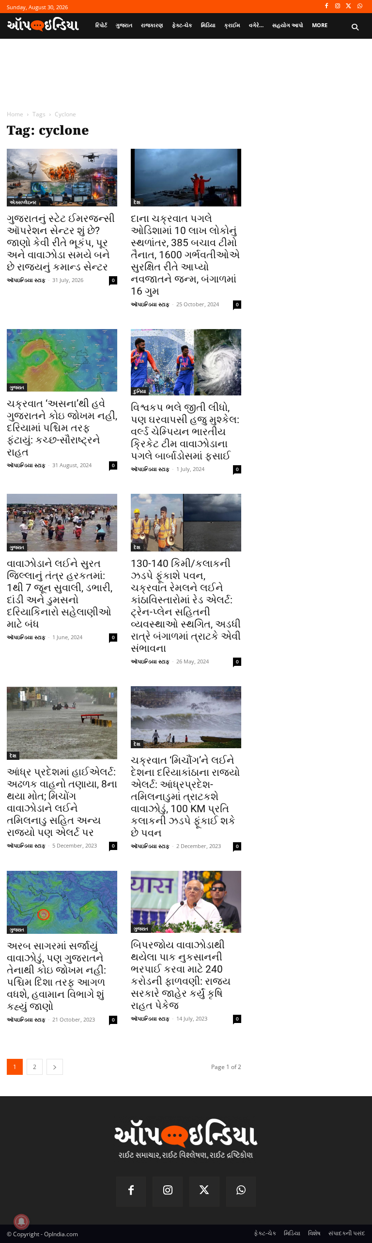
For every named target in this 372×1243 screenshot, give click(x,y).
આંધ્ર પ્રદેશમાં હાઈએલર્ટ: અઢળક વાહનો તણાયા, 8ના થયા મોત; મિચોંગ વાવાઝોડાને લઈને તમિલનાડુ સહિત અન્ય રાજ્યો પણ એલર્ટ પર (62, 802)
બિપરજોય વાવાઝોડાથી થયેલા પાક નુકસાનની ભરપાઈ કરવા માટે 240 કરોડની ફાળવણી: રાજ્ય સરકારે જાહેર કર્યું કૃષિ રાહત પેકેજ (181, 975)
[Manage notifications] (21, 1221)
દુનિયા (140, 391)
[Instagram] (337, 6)
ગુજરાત (17, 387)
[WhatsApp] (359, 6)
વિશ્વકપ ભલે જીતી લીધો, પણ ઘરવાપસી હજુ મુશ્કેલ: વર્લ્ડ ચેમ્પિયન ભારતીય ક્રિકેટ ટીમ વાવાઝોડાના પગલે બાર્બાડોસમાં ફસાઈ (185, 432)
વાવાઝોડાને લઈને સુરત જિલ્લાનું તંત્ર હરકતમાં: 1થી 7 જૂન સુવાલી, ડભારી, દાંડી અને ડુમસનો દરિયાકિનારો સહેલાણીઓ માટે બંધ (59, 594)
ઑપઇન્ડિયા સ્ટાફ (26, 279)
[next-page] (54, 1067)
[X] (348, 6)
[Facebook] (326, 6)
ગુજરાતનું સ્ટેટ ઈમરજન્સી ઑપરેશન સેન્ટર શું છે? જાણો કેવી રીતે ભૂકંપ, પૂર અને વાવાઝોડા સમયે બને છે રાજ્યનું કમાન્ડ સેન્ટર (61, 243)
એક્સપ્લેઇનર (23, 202)
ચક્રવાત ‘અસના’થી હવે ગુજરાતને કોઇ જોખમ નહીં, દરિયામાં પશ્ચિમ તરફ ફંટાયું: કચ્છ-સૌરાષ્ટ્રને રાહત (62, 428)
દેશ (137, 202)
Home (15, 114)
